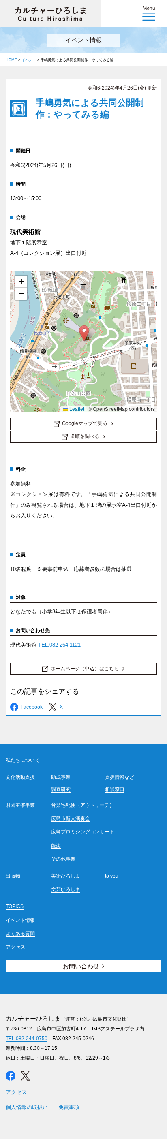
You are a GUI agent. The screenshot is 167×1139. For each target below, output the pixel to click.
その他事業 (63, 859)
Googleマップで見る (84, 423)
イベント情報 (20, 920)
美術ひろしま (65, 876)
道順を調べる (84, 436)
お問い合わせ (81, 966)
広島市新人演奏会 (70, 818)
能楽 (56, 845)
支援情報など (119, 777)
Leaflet (76, 408)
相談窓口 (114, 789)
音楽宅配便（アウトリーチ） (82, 805)
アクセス (15, 947)
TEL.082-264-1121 (59, 645)
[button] (84, 333)
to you (111, 876)
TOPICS (15, 906)
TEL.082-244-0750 (26, 1038)
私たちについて (23, 760)
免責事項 (68, 1107)
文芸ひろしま (65, 889)
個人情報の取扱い (27, 1107)
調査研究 (61, 789)
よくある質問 (20, 933)
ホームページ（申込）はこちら (85, 668)
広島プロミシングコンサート (82, 832)
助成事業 (61, 777)
